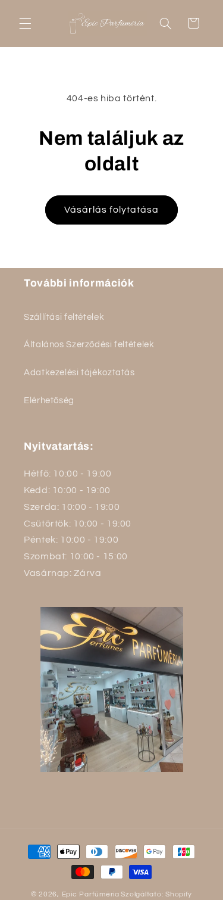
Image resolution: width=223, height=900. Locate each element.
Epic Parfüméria (91, 894)
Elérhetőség (49, 400)
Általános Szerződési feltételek (89, 344)
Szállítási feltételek (64, 317)
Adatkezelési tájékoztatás (79, 372)
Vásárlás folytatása (111, 209)
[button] (25, 23)
